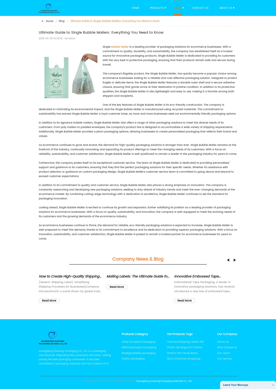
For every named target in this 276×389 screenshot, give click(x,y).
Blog (62, 21)
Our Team (223, 353)
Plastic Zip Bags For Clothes (184, 347)
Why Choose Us (227, 347)
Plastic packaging (133, 359)
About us (225, 8)
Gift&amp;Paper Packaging (139, 347)
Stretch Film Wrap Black (182, 353)
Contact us (200, 8)
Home (135, 8)
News (177, 8)
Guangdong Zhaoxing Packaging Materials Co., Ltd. (164, 381)
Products (156, 8)
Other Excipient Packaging (138, 342)
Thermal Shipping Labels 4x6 (185, 342)
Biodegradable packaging (139, 353)
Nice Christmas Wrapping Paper (183, 359)
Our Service (224, 359)
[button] (228, 260)
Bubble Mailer (120, 47)
